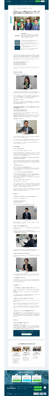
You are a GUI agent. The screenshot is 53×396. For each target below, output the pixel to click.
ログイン (46, 1)
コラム (21, 388)
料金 (24, 1)
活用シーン (27, 1)
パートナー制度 (24, 388)
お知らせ (18, 388)
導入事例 (30, 1)
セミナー (33, 1)
